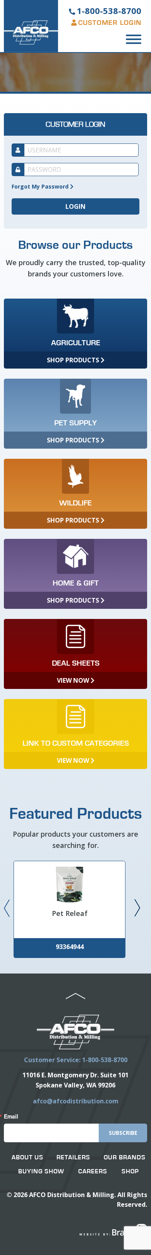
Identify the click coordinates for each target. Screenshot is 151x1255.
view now (74, 680)
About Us (27, 1157)
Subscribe (123, 1132)
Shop (130, 1171)
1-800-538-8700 (109, 10)
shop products (74, 360)
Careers (92, 1171)
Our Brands (125, 1157)
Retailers (73, 1157)
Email (11, 1116)
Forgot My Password (41, 186)
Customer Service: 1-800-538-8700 (75, 1060)
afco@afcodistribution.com (75, 1101)
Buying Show (41, 1171)
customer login (109, 22)
